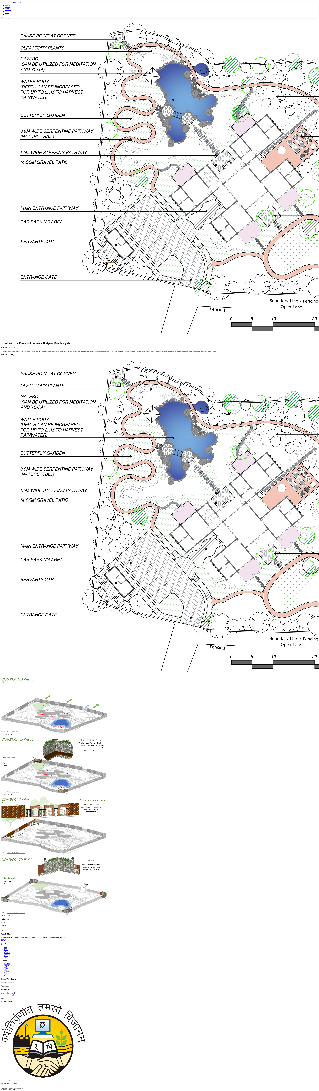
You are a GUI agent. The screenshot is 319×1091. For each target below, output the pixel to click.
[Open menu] (2, 17)
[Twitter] (5, 940)
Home (5, 947)
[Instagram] (1, 940)
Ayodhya (6, 976)
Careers (7, 13)
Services (7, 8)
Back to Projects (6, 19)
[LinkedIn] (3, 940)
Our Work (7, 5)
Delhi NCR (7, 964)
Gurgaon (6, 965)
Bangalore (6, 971)
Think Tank (8, 10)
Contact (7, 14)
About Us (7, 7)
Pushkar (6, 973)
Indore (5, 970)
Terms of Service (12, 1089)
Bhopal (6, 974)
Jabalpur (6, 968)
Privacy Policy (4, 1089)
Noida (5, 967)
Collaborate (8, 11)
